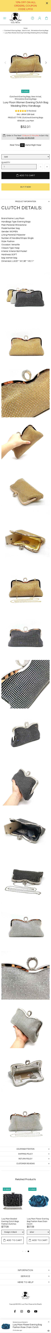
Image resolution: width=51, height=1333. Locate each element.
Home (25, 28)
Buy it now (25, 187)
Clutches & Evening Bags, (12, 30)
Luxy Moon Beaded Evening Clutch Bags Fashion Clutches (10, 1221)
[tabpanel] (13, 1218)
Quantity (5, 163)
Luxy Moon (15, 18)
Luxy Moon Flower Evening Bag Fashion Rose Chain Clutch (38, 1221)
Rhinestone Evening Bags (39, 30)
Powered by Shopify (35, 1304)
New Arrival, (26, 30)
